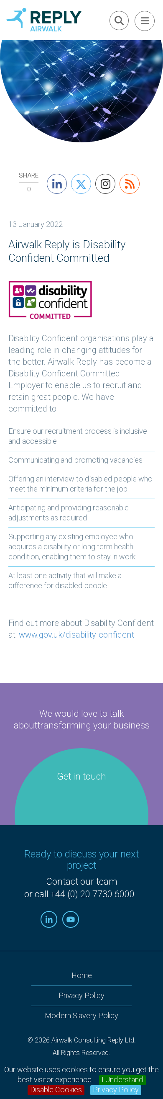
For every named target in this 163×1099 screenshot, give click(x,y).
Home (81, 975)
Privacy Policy (116, 1090)
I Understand (122, 1080)
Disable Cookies (56, 1090)
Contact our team (81, 881)
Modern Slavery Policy (81, 1016)
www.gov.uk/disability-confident (76, 635)
